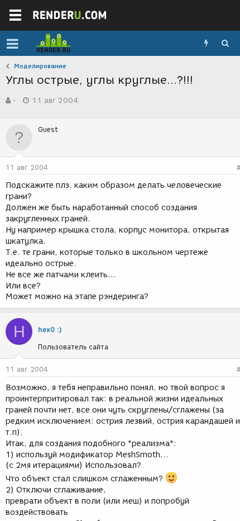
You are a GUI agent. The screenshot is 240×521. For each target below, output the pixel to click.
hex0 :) (50, 329)
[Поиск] (224, 44)
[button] (12, 43)
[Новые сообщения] (205, 44)
